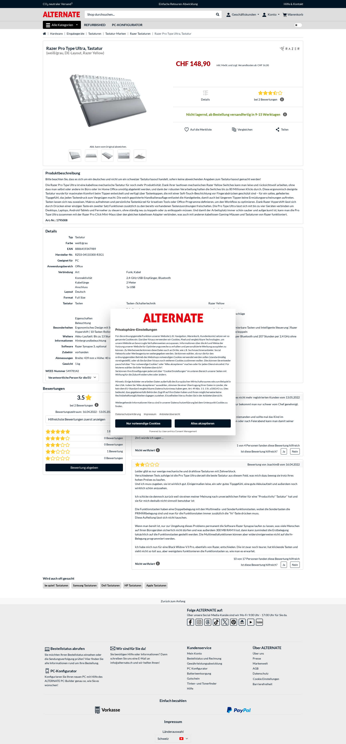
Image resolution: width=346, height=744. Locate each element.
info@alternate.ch (121, 662)
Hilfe (287, 4)
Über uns (258, 653)
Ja (284, 451)
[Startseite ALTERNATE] (61, 14)
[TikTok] (216, 621)
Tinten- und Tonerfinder (202, 683)
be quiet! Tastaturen (56, 585)
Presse (257, 658)
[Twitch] (259, 621)
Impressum (173, 721)
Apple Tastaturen (156, 585)
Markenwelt (260, 663)
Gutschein (193, 678)
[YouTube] (250, 621)
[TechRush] (242, 621)
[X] (224, 621)
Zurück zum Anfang (173, 601)
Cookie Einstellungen (266, 679)
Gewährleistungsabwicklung (204, 663)
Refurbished (95, 25)
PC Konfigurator (197, 668)
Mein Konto (194, 653)
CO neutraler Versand (57, 4)
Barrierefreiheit (262, 684)
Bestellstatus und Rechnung (204, 658)
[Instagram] (199, 621)
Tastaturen (94, 33)
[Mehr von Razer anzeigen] (290, 51)
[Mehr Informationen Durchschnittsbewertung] (282, 99)
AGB (255, 668)
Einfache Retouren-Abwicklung (178, 4)
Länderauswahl (173, 731)
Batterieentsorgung (199, 673)
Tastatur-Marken (115, 33)
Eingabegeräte (75, 33)
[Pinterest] (233, 621)
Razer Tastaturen (140, 33)
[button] (242, 129)
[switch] (298, 25)
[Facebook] (190, 621)
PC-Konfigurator (127, 25)
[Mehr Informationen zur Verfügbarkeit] (285, 114)
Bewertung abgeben (84, 467)
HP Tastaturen (133, 585)
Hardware (56, 33)
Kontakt (298, 4)
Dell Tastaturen (111, 585)
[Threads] (207, 621)
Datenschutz (260, 673)
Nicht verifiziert (145, 450)
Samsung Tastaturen (85, 585)
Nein (295, 451)
